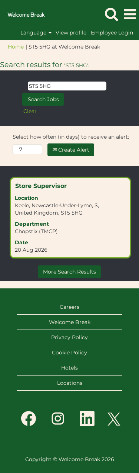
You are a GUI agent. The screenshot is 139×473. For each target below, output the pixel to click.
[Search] (111, 14)
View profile (71, 33)
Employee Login (112, 33)
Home (16, 46)
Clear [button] (30, 111)
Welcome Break (69, 322)
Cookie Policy (69, 352)
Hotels (69, 367)
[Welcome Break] (23, 14)
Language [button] (34, 33)
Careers (69, 307)
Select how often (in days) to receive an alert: (71, 136)
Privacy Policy (69, 337)
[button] (129, 14)
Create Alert (73, 149)
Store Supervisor (41, 185)
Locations (69, 383)
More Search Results (69, 271)
